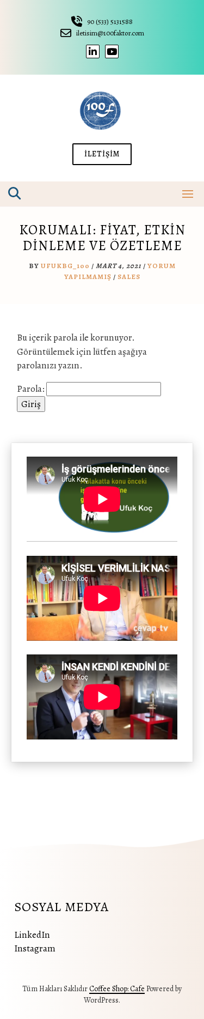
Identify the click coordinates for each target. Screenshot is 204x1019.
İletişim (102, 154)
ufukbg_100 (65, 265)
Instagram (34, 948)
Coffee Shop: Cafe (117, 989)
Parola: (31, 389)
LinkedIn (32, 935)
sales (129, 276)
